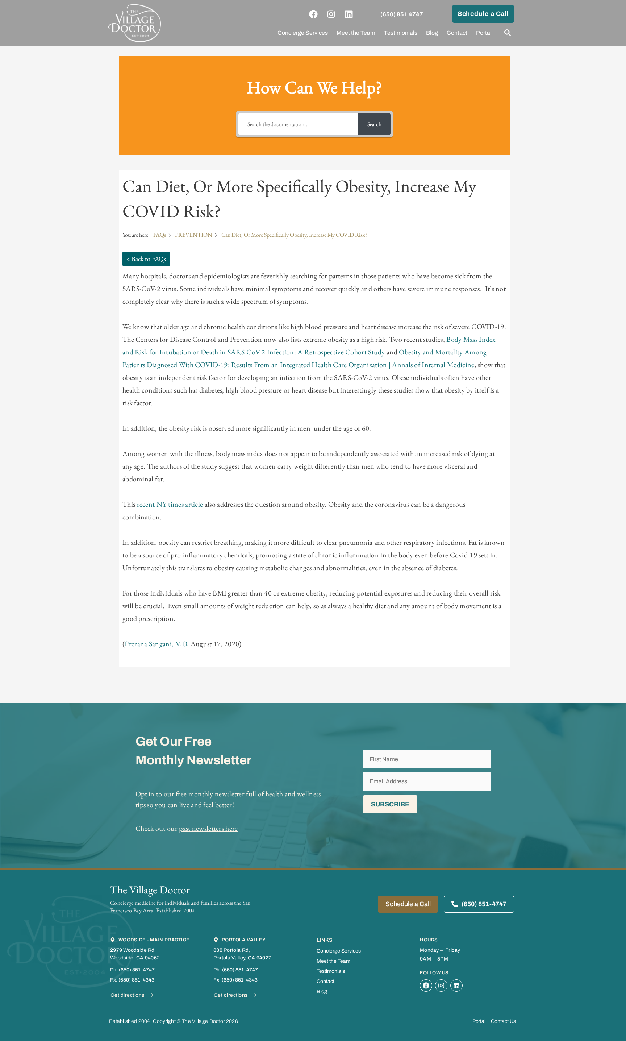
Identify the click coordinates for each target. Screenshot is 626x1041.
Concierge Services (302, 33)
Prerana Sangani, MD (156, 643)
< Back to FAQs (146, 258)
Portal (484, 33)
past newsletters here (208, 828)
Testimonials (400, 33)
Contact (457, 33)
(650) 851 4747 (401, 14)
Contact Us (503, 1021)
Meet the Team (356, 33)
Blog (432, 33)
